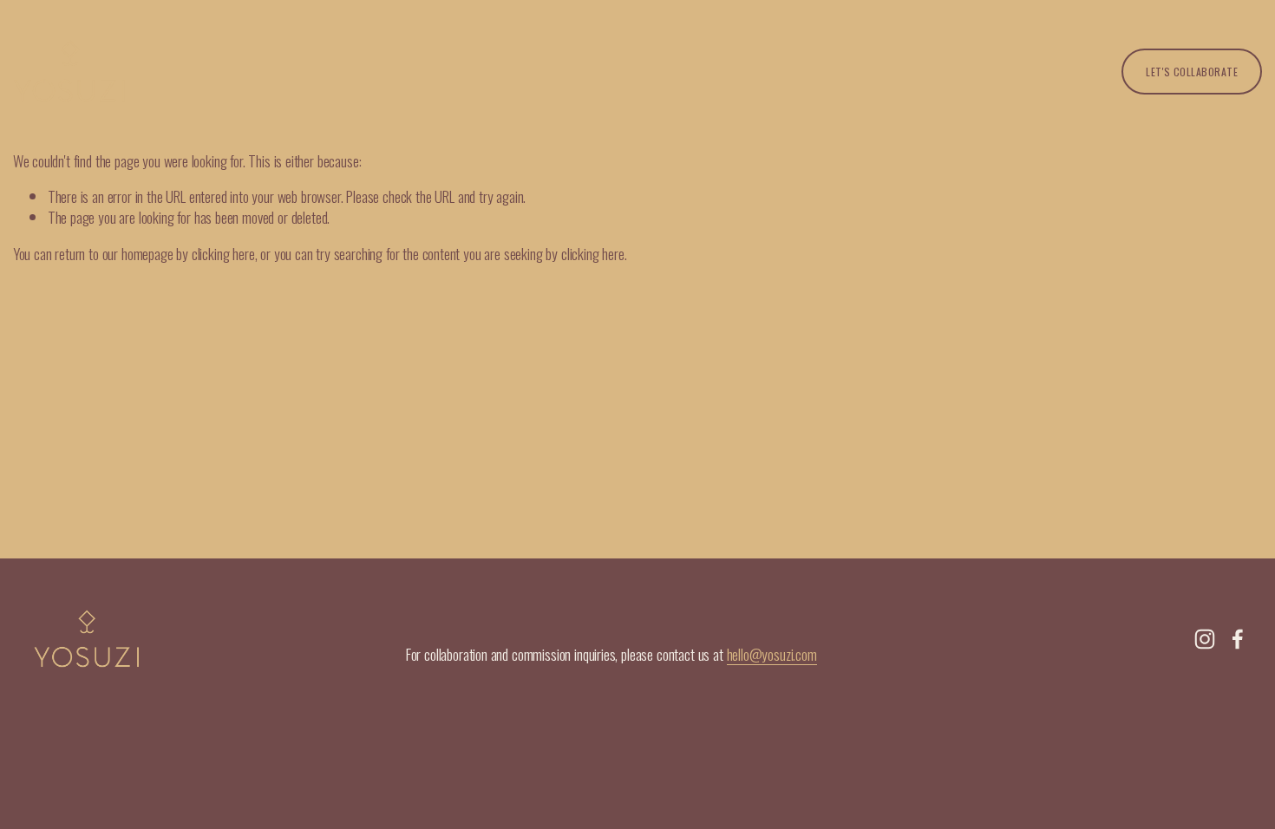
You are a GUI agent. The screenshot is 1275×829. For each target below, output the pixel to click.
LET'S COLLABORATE (1192, 71)
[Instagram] (1204, 639)
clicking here (223, 253)
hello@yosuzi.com (772, 653)
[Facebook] (1237, 639)
